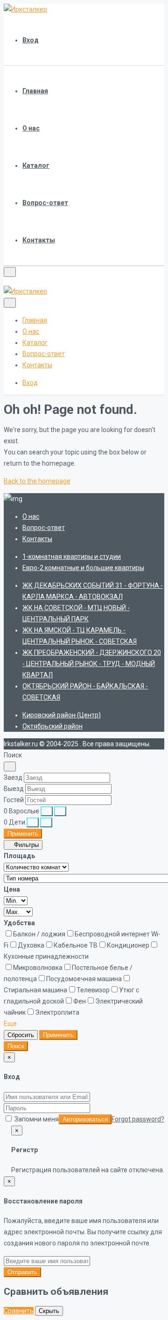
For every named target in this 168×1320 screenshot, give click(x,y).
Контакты (38, 240)
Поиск (15, 1046)
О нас (31, 128)
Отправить (22, 1272)
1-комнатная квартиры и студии (71, 556)
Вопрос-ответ (45, 202)
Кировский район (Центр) (61, 715)
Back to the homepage (37, 481)
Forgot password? (138, 1119)
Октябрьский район (52, 726)
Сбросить (20, 1034)
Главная (35, 91)
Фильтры (25, 844)
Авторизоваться (85, 1119)
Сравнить (19, 1310)
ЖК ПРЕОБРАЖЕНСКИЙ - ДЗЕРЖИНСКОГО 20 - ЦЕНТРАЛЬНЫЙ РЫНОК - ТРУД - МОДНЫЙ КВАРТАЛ (91, 664)
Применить (22, 833)
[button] (13, 1023)
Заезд (13, 777)
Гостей (14, 800)
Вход (30, 40)
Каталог (35, 165)
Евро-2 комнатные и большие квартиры (83, 567)
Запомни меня (36, 1119)
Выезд (14, 788)
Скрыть (49, 1310)
